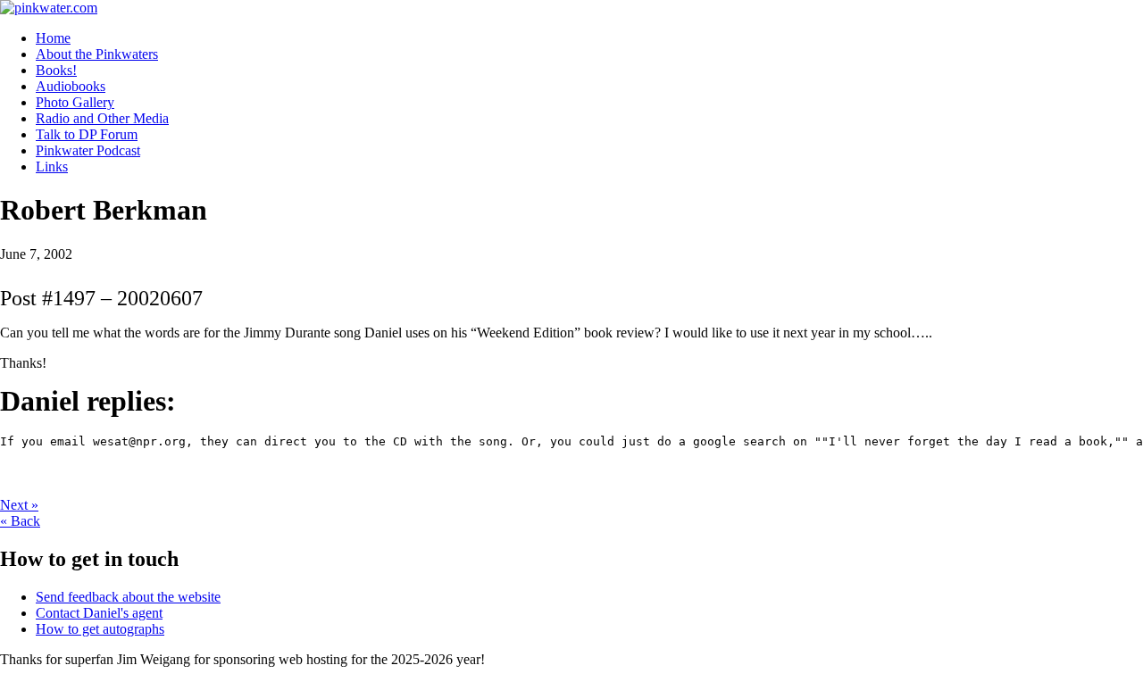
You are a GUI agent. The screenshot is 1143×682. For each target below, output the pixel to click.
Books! (56, 70)
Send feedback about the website (128, 596)
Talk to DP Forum (87, 134)
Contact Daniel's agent (99, 612)
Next (19, 504)
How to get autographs (100, 628)
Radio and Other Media (102, 118)
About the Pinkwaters (97, 54)
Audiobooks (70, 86)
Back (20, 520)
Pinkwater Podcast (88, 150)
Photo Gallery (75, 102)
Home (53, 38)
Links (52, 166)
